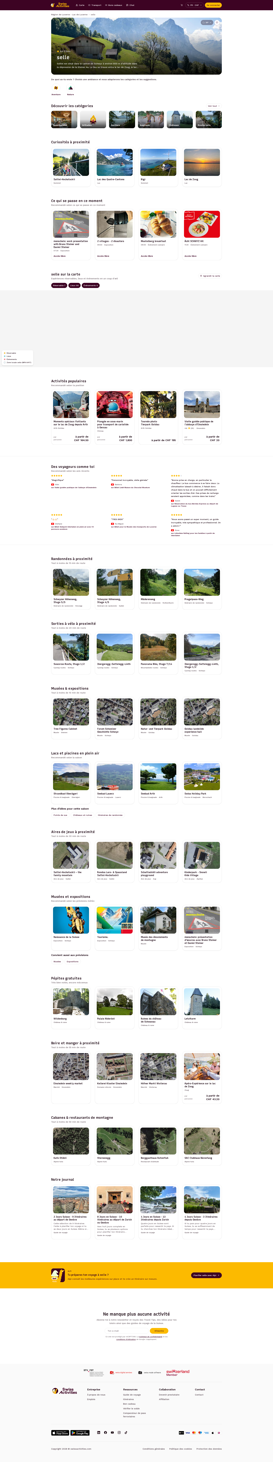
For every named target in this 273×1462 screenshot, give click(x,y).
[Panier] (181, 5)
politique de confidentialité (150, 1337)
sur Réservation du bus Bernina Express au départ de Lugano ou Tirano (194, 505)
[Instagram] (119, 1433)
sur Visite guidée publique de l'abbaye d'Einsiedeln (73, 488)
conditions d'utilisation (126, 1339)
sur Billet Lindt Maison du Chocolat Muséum (130, 488)
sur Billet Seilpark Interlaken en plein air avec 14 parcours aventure (72, 528)
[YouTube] (112, 1433)
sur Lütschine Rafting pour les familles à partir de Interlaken (193, 534)
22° (207, 23)
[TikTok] (126, 1433)
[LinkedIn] (98, 1433)
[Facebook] (105, 1433)
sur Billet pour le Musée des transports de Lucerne (134, 527)
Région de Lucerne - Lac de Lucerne (69, 14)
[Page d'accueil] (61, 5)
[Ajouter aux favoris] (217, 22)
